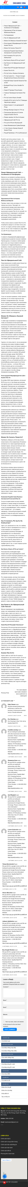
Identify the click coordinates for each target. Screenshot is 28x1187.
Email (5, 1007)
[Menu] (2, 7)
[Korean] (21, 7)
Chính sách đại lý (5, 1138)
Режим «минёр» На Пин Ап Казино (14, 117)
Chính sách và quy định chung (9, 1141)
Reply (25, 715)
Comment (6, 986)
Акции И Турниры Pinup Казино (13, 90)
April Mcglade (12, 795)
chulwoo (22, 15)
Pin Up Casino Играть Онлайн (12, 97)
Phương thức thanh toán (7, 1153)
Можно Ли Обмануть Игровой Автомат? (15, 40)
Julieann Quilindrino (8, 921)
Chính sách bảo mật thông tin (9, 1144)
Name (5, 1000)
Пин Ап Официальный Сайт (12, 38)
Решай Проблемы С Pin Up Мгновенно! (15, 133)
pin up (13, 479)
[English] (18, 7)
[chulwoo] (5, 3)
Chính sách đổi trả (6, 1150)
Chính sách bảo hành (7, 1147)
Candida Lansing (13, 730)
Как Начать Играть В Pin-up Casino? (14, 60)
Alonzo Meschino (7, 892)
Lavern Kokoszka (13, 829)
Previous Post (5, 693)
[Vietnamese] (25, 7)
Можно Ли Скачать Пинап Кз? (12, 48)
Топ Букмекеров (8, 35)
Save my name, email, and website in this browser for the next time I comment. (13, 1024)
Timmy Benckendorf (8, 864)
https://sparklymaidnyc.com (15, 753)
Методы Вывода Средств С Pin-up (14, 109)
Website (5, 1014)
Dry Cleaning (11, 719)
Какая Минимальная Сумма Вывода (14, 125)
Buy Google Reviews (8, 950)
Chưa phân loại (14, 11)
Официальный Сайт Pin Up (12, 120)
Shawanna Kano (13, 760)
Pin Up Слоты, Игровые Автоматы (14, 73)
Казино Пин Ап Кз (9, 70)
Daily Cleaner (12, 704)
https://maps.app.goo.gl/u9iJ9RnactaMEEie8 (14, 886)
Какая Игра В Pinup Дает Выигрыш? (14, 67)
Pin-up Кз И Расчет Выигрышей (13, 122)
